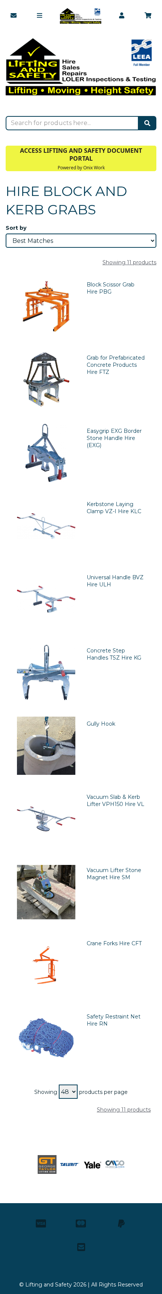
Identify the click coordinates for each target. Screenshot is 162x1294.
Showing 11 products (129, 262)
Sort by (16, 227)
